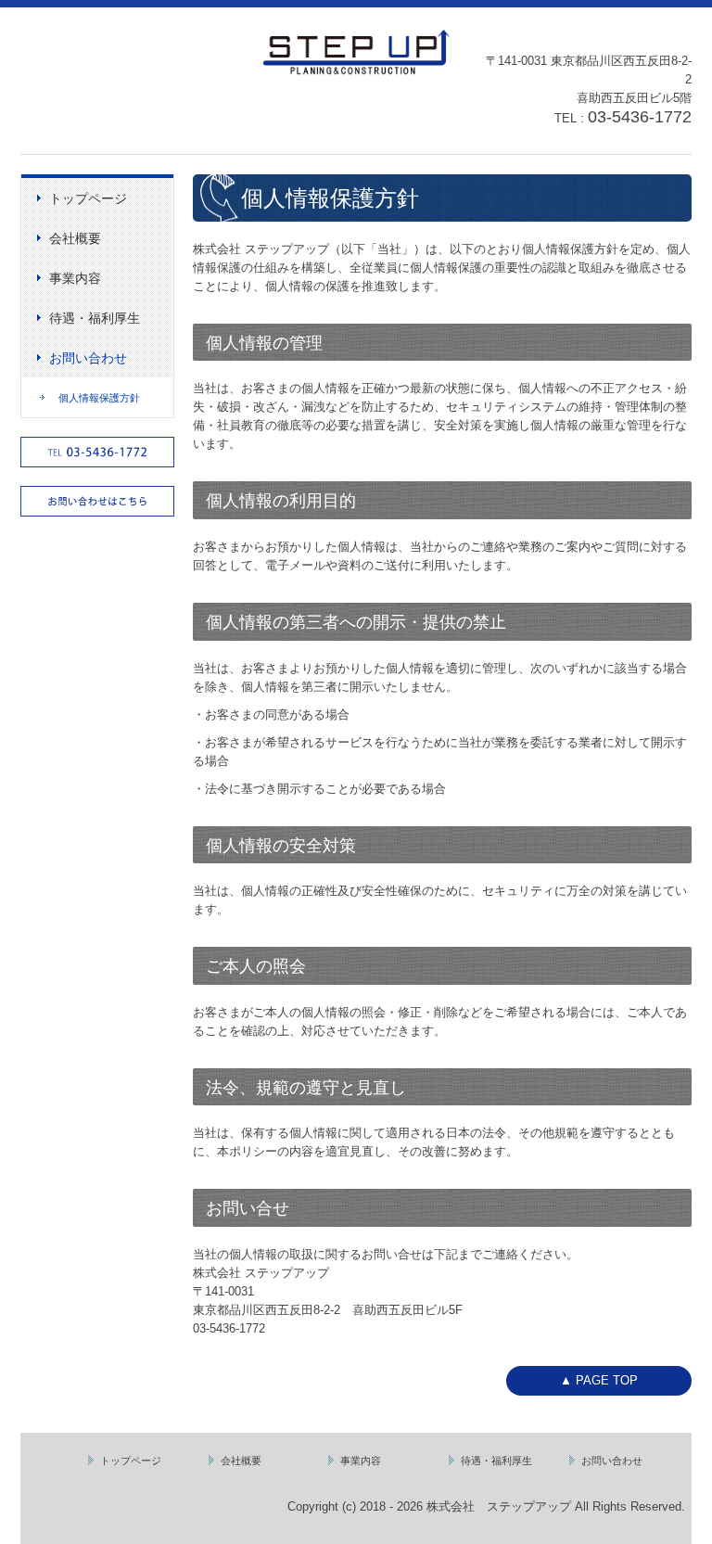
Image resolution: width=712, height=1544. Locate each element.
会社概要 (75, 238)
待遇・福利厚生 (94, 318)
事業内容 (75, 278)
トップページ (88, 198)
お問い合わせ (88, 358)
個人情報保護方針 (99, 397)
